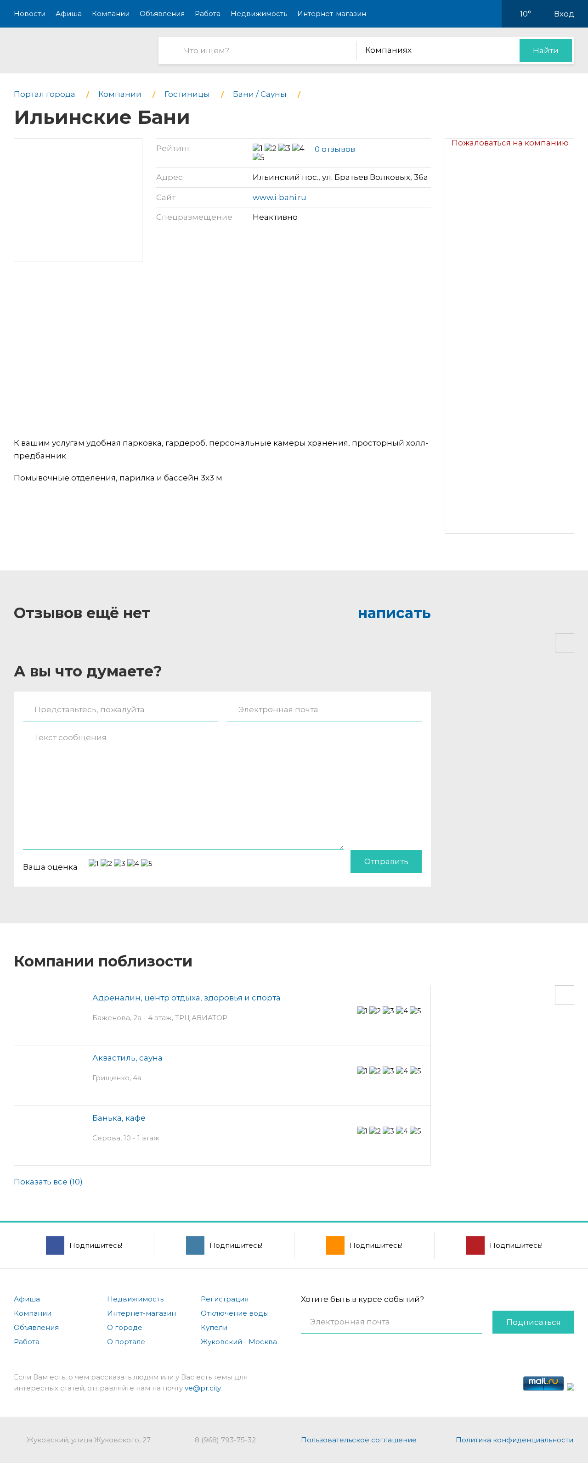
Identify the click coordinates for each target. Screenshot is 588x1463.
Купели (214, 1327)
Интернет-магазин (331, 13)
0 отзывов (335, 149)
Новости (29, 13)
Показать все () (48, 1181)
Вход (564, 13)
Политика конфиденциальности (514, 1439)
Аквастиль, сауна (127, 1057)
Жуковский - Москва (239, 1341)
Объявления (162, 13)
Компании (111, 13)
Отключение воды (235, 1313)
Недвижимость (259, 13)
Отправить (386, 861)
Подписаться (533, 1322)
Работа (207, 13)
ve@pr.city (203, 1388)
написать (394, 613)
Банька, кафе (119, 1117)
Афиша (69, 13)
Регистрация (225, 1299)
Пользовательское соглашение (359, 1439)
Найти (546, 50)
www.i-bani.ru (279, 197)
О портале (126, 1341)
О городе (124, 1327)
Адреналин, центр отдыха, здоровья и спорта (186, 997)
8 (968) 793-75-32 (225, 1439)
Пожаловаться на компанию (510, 142)
